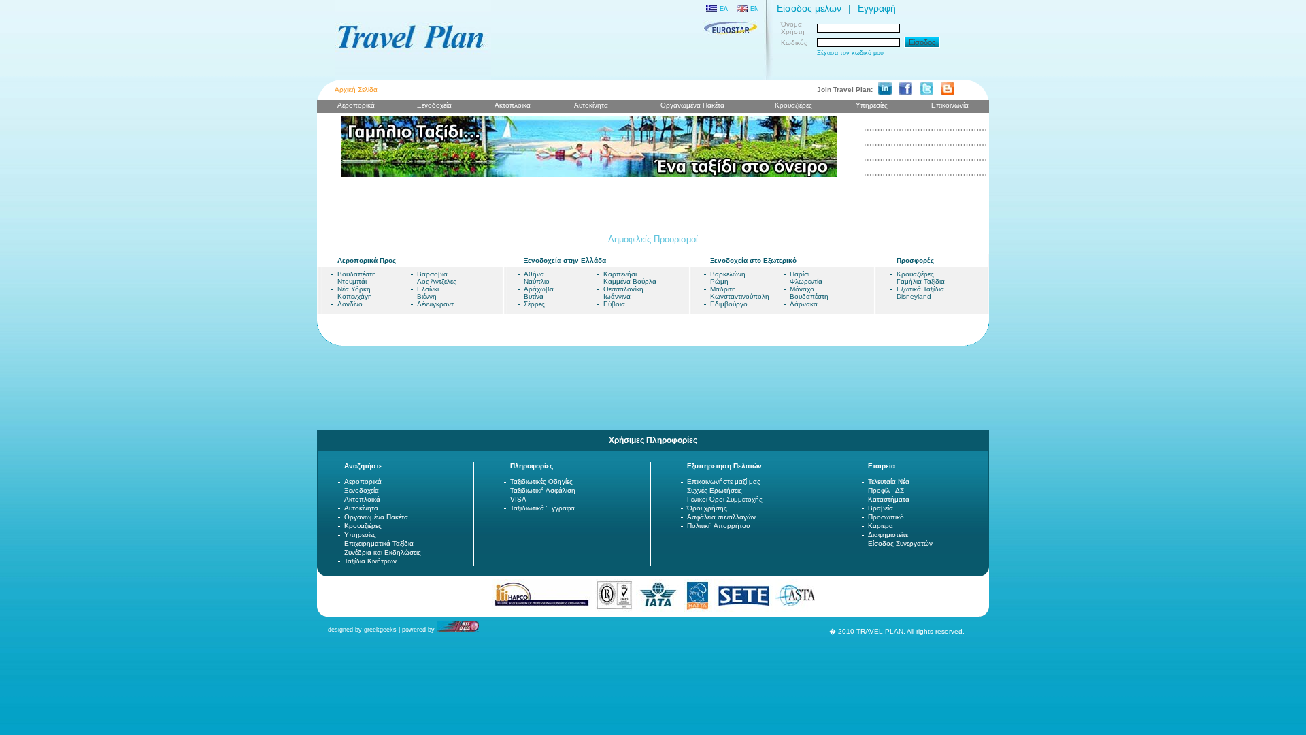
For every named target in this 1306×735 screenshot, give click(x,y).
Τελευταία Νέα (888, 481)
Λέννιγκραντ (435, 304)
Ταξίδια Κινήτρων (370, 561)
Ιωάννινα (617, 296)
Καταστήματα (888, 499)
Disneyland (914, 296)
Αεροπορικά (363, 481)
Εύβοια (614, 304)
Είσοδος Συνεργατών (900, 543)
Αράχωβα (539, 289)
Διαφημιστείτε (888, 534)
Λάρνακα (804, 304)
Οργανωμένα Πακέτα (376, 517)
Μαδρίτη (723, 289)
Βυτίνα (533, 296)
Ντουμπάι (352, 281)
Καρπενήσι (620, 274)
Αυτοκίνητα (361, 508)
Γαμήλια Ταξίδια (921, 281)
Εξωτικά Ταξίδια (920, 289)
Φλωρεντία (806, 281)
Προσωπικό (886, 517)
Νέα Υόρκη (354, 289)
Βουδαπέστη (356, 274)
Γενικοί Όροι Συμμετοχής (725, 499)
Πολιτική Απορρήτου (718, 525)
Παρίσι (799, 274)
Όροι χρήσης (707, 508)
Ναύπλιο (537, 281)
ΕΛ (724, 8)
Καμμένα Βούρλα (629, 281)
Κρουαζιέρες (793, 105)
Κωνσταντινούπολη (739, 296)
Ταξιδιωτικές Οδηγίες (541, 481)
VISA (518, 499)
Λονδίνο (350, 304)
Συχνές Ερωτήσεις (714, 490)
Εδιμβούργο (729, 304)
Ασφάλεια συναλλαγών (721, 517)
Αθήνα (534, 274)
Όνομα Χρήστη (793, 27)
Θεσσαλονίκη (623, 289)
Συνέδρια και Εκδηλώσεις (382, 552)
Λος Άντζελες (436, 281)
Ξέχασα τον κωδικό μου (850, 53)
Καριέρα (880, 525)
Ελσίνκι (428, 289)
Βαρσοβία (432, 274)
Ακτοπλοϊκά (362, 499)
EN (754, 8)
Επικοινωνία (950, 105)
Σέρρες (534, 304)
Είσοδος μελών (809, 8)
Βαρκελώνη (728, 274)
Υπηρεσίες (872, 105)
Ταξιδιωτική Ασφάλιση (542, 490)
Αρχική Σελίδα (356, 89)
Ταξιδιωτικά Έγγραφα (542, 508)
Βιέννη (427, 296)
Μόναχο (802, 289)
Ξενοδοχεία (361, 490)
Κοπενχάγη (354, 296)
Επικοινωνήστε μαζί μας (723, 481)
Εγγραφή (877, 8)
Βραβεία (880, 508)
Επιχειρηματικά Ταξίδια (379, 543)
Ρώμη (719, 281)
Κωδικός (794, 42)
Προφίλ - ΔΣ (886, 490)
